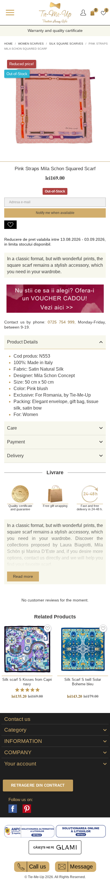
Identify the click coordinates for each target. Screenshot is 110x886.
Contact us (17, 719)
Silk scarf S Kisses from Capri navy (27, 681)
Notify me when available (55, 213)
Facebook (12, 808)
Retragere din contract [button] (38, 785)
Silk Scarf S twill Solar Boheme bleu (82, 681)
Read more (23, 576)
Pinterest (27, 808)
